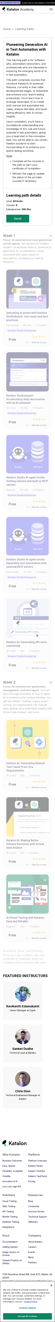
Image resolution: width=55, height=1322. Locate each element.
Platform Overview (37, 1160)
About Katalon (35, 1241)
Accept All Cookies (27, 1316)
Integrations (8, 1227)
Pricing (31, 1181)
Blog (30, 1201)
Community (33, 1206)
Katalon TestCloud (37, 1176)
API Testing (8, 1211)
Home (7, 29)
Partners (32, 1262)
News (31, 1257)
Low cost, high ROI (11, 1186)
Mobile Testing (9, 1216)
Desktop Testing (10, 1222)
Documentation (10, 1241)
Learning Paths (24, 29)
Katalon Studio (35, 1166)
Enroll (17, 218)
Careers (32, 1247)
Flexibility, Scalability (12, 1171)
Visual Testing (9, 1201)
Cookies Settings (27, 1307)
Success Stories (36, 1211)
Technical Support (37, 1216)
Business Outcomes (12, 1160)
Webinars (33, 1222)
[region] (27, 1301)
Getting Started (10, 1247)
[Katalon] (25, 1143)
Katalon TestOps (36, 1171)
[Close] (51, 1285)
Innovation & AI (9, 1181)
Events (31, 1252)
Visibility (6, 1176)
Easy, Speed (8, 1166)
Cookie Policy (31, 1301)
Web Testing (8, 1206)
